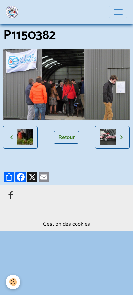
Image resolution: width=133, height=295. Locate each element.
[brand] (13, 12)
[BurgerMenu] (118, 12)
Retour (66, 137)
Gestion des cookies (66, 224)
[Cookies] (13, 282)
